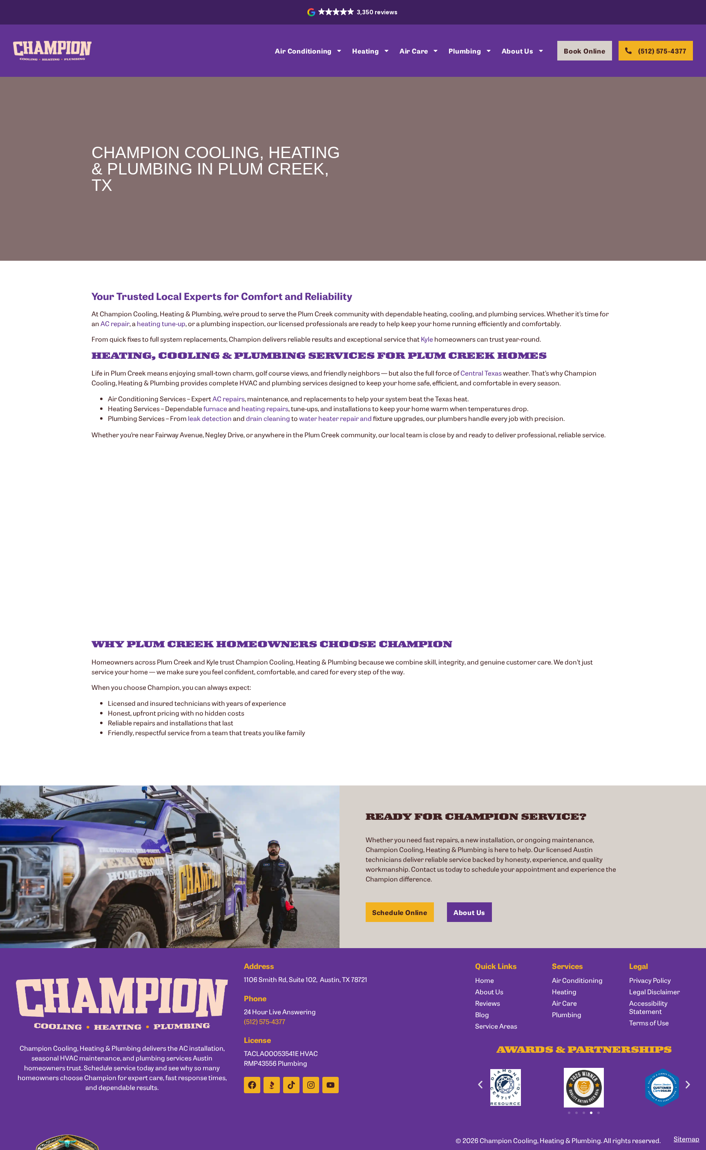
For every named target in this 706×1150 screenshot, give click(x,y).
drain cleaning (268, 418)
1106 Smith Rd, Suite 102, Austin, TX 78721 (305, 979)
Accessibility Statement (648, 1007)
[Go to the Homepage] (52, 51)
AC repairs (228, 398)
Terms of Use (649, 1022)
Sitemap (686, 1138)
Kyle (427, 338)
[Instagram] (311, 1085)
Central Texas (481, 372)
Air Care (414, 50)
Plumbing (465, 50)
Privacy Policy (650, 979)
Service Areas (496, 1025)
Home (484, 979)
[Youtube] (330, 1085)
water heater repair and (335, 418)
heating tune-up (161, 323)
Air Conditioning (303, 50)
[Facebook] (252, 1085)
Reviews (487, 1002)
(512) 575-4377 (264, 1021)
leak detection (210, 418)
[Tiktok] (291, 1085)
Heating (365, 50)
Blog (482, 1014)
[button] (353, 12)
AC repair (115, 323)
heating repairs (264, 408)
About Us (518, 50)
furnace (215, 408)
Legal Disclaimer (654, 991)
